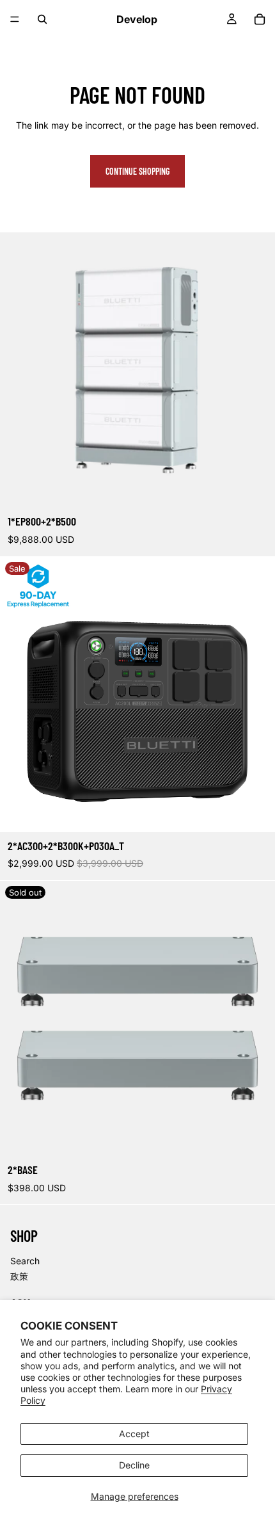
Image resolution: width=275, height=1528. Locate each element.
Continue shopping (137, 171)
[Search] (42, 19)
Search (25, 1260)
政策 (19, 1276)
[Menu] (14, 19)
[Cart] (260, 19)
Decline (134, 1465)
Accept (134, 1433)
